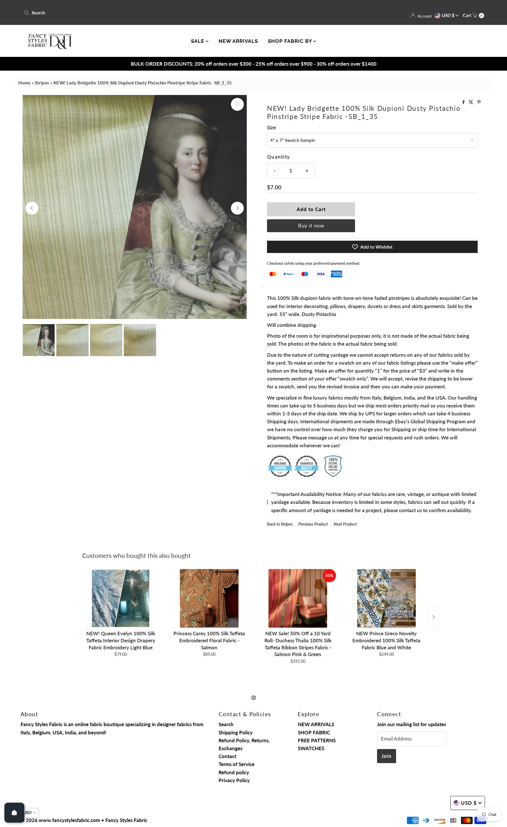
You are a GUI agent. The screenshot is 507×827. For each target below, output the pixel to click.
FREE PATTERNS (317, 740)
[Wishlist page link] (262, 6)
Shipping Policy (236, 732)
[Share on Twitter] (471, 102)
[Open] (14, 813)
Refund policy (234, 772)
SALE (198, 41)
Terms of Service (236, 764)
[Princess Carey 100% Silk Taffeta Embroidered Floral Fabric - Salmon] (209, 598)
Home (24, 82)
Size (271, 127)
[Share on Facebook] (464, 102)
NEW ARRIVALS (238, 41)
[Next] (237, 208)
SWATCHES (311, 748)
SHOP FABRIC (314, 732)
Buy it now (311, 226)
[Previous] (32, 208)
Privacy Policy (234, 780)
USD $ (449, 15)
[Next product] (434, 617)
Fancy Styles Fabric (126, 820)
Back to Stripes (280, 524)
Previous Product (313, 524)
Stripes (42, 82)
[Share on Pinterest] (479, 102)
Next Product (345, 524)
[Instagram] (253, 697)
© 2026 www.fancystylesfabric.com (60, 820)
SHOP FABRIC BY (290, 41)
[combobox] (136, 12)
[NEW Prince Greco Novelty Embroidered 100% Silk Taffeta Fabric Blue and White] (386, 598)
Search (226, 724)
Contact (227, 756)
